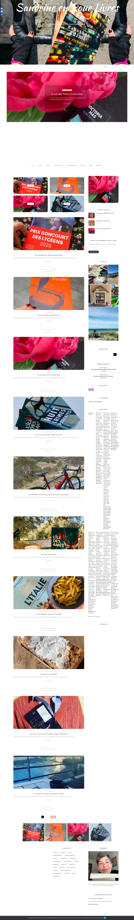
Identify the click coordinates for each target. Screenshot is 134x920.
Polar (53, 432)
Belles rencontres (53, 611)
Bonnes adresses (53, 671)
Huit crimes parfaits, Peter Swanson (48, 435)
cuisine (46, 630)
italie (47, 570)
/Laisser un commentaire (51, 269)
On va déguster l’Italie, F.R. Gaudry (49, 614)
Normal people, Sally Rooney (49, 315)
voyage (56, 510)
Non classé (49, 432)
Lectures (65, 88)
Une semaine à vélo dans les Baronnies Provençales (49, 495)
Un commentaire (51, 808)
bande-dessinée (57, 855)
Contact (91, 165)
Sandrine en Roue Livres (67, 7)
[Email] (1, 11)
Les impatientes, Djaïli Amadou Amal (67, 93)
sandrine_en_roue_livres (94, 616)
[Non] (132, 918)
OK (105, 917)
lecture (48, 271)
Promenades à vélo (58, 165)
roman (52, 271)
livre (51, 630)
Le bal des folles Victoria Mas (49, 375)
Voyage (53, 491)
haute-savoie (68, 861)
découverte (64, 858)
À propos (40, 165)
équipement (56, 876)
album (55, 852)
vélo (54, 510)
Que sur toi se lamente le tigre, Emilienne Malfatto (49, 734)
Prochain (53, 817)
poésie (61, 867)
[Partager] (1, 14)
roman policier (50, 450)
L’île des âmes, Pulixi (49, 554)
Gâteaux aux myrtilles (48, 674)
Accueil (32, 165)
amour (63, 852)
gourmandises (45, 510)
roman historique (53, 391)
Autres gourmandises (71, 165)
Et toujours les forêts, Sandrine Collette (49, 794)
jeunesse (56, 864)
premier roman (47, 391)
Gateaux (54, 690)
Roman (69, 88)
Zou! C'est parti (93, 252)
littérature (51, 510)
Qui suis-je (82, 165)
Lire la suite (67, 105)
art (69, 852)
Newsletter (98, 165)
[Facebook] (1, 8)
